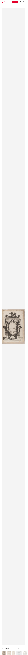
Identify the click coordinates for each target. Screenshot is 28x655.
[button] (13, 326)
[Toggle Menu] (24, 2)
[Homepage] (3, 2)
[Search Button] (20, 2)
